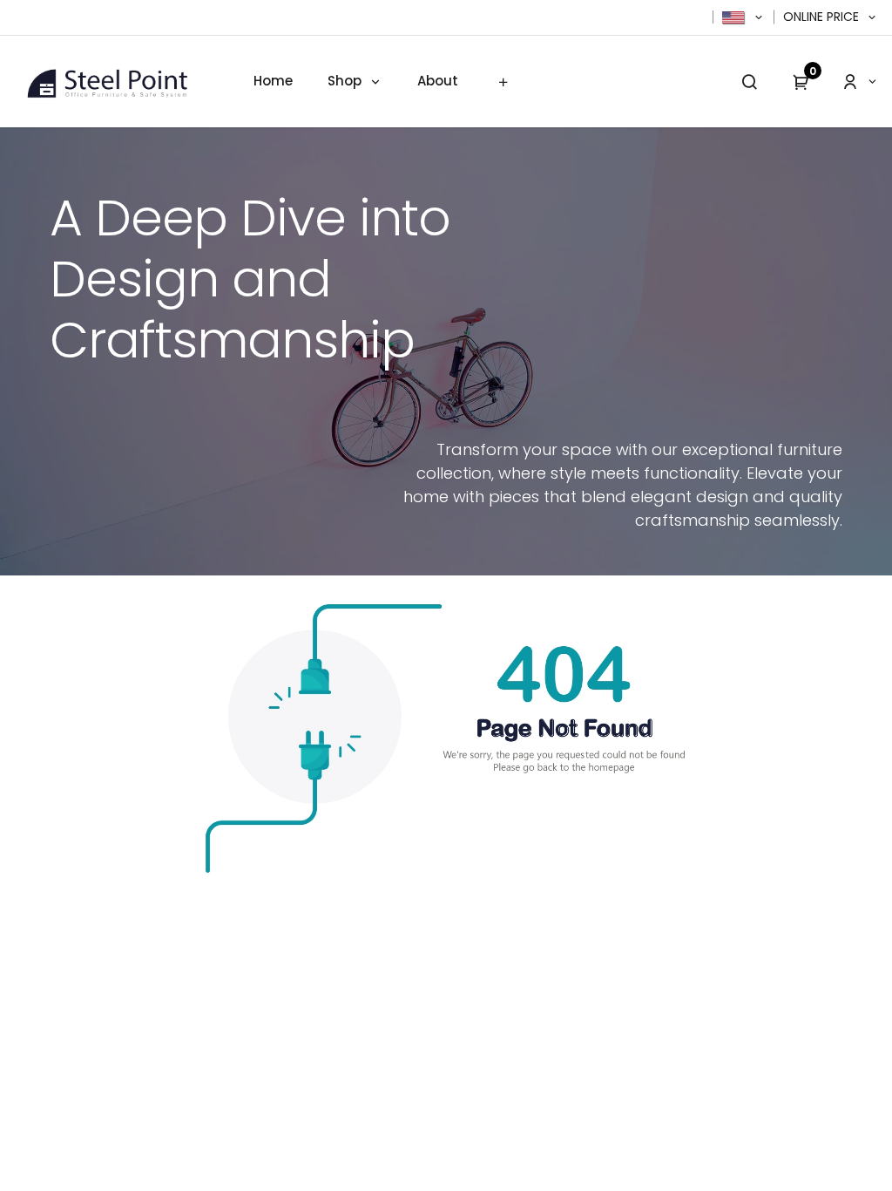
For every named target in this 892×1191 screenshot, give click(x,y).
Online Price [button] (822, 17)
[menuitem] (273, 82)
